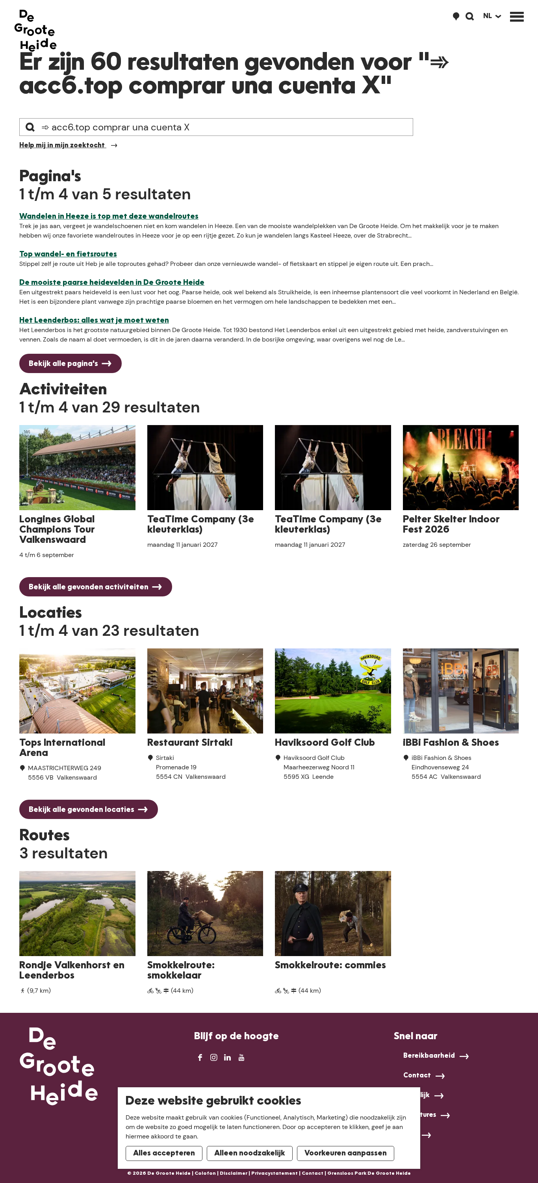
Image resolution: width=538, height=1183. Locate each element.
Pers (410, 1135)
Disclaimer (233, 1173)
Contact (417, 1076)
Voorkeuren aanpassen (345, 1153)
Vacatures (419, 1115)
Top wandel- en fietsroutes (68, 254)
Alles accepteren (164, 1153)
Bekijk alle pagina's (63, 364)
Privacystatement (274, 1173)
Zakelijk (416, 1095)
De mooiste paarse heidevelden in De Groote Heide (111, 282)
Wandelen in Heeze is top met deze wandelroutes (109, 216)
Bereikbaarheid (429, 1056)
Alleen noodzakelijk (249, 1153)
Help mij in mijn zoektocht (62, 146)
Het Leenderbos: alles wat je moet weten (94, 320)
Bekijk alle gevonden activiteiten (88, 587)
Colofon (205, 1173)
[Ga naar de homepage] (35, 30)
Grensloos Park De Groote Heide (369, 1173)
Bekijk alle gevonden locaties (81, 809)
